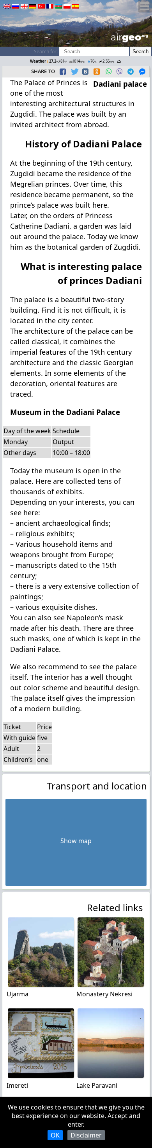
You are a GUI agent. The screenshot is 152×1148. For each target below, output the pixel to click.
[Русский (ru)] (15, 6)
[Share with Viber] (119, 71)
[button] (64, 71)
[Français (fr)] (49, 6)
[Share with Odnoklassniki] (97, 71)
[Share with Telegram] (130, 71)
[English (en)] (7, 6)
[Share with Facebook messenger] (142, 71)
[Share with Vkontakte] (85, 71)
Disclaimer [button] (86, 1135)
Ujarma (17, 994)
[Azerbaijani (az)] (58, 6)
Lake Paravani (96, 1085)
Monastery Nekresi (104, 994)
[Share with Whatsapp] (108, 71)
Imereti (17, 1085)
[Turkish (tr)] (41, 6)
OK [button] (55, 1135)
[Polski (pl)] (67, 6)
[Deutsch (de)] (32, 6)
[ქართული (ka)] (24, 6)
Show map (76, 840)
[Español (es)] (75, 6)
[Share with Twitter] (74, 71)
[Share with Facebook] (63, 71)
